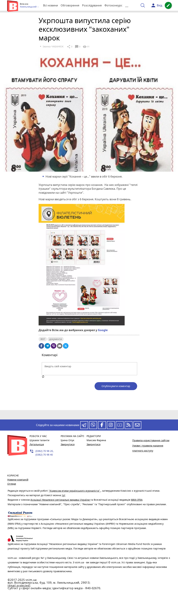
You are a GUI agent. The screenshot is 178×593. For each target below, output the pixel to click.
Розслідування (92, 5)
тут (63, 495)
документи (55, 339)
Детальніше (37, 444)
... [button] (126, 5)
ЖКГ (42, 339)
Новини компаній (17, 479)
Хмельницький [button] (28, 6)
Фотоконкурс (113, 5)
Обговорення (70, 5)
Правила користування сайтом (150, 440)
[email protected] (19, 585)
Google (103, 330)
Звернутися (68, 444)
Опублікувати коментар (116, 386)
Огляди (11, 483)
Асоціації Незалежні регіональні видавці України (60, 499)
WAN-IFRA (137, 499)
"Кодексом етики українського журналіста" (75, 490)
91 (86, 47)
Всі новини (50, 5)
